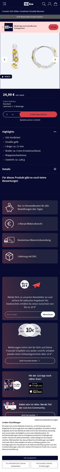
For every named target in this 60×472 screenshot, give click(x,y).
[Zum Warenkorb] (55, 3)
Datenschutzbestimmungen (46, 420)
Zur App (53, 27)
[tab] (30, 179)
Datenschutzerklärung (10, 449)
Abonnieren (48, 314)
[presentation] (5, 59)
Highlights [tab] (8, 131)
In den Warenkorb (38, 114)
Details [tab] (6, 169)
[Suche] (44, 3)
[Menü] (4, 4)
